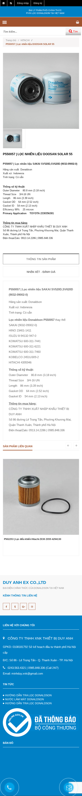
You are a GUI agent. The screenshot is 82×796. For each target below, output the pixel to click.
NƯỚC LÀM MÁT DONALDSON (24, 699)
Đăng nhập (23, 3)
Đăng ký (38, 3)
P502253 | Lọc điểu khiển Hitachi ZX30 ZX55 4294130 (32, 539)
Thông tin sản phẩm (41, 259)
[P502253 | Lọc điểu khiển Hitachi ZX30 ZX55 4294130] (41, 496)
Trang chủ (12, 40)
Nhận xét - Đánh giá (41, 271)
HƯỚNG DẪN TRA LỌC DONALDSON (28, 695)
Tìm (75, 31)
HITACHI (25, 40)
